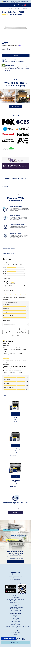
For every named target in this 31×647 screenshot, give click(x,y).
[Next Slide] (28, 96)
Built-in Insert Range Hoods (15, 604)
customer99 (6, 343)
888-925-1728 (15, 572)
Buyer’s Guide (15, 618)
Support (15, 615)
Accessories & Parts (10, 8)
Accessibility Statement (15, 628)
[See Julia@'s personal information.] (8, 362)
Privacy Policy (15, 623)
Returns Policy (15, 621)
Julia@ (5, 362)
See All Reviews (15, 106)
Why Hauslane (12, 238)
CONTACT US (15, 512)
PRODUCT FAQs (15, 508)
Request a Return (15, 624)
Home (3, 8)
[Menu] (29, 5)
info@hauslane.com (15, 574)
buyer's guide (17, 218)
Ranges (15, 605)
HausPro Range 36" (15, 449)
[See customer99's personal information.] (11, 343)
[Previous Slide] (3, 96)
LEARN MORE (15, 561)
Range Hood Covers (15, 610)
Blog (15, 634)
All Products (15, 597)
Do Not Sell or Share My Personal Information (15, 626)
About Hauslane (15, 632)
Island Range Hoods (15, 602)
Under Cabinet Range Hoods (15, 599)
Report (20, 353)
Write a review (17, 14)
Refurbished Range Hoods (15, 607)
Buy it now (16, 55)
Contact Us (12, 220)
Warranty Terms (13, 228)
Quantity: (4, 49)
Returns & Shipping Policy (15, 211)
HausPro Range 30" (15, 418)
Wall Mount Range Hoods (15, 600)
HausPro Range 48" (15, 480)
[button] (5, 294)
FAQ (15, 616)
